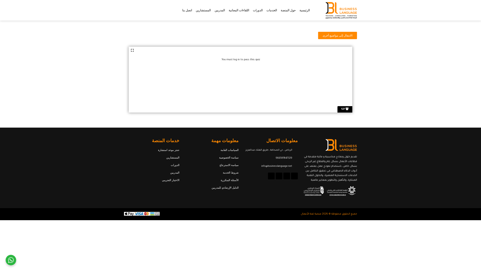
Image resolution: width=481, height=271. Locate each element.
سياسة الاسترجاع (229, 165)
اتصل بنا (187, 10)
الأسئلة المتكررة (230, 180)
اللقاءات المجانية (239, 10)
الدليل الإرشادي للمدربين (225, 187)
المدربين (220, 10)
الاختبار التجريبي (170, 180)
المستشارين (203, 10)
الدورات (258, 10)
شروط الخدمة (231, 172)
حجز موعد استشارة (168, 149)
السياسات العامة (230, 149)
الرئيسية (304, 10)
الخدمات (271, 10)
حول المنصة (288, 10)
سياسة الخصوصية (229, 157)
